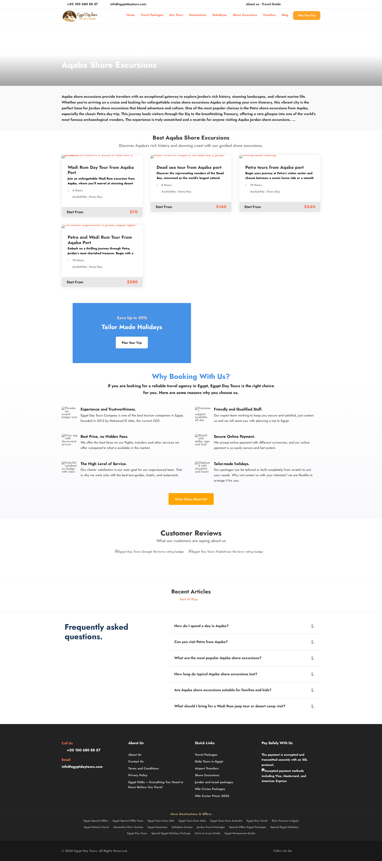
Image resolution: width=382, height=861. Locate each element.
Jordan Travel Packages (211, 827)
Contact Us (136, 761)
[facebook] (293, 4)
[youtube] (312, 4)
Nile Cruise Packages (210, 789)
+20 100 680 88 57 (82, 4)
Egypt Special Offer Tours (128, 821)
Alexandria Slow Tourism (128, 827)
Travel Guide (271, 4)
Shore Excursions (245, 15)
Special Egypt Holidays (284, 827)
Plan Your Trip (306, 15)
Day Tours (176, 15)
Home (131, 15)
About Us (134, 755)
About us (252, 4)
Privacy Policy (137, 775)
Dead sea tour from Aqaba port (189, 167)
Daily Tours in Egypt (209, 761)
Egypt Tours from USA (161, 821)
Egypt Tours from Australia (226, 821)
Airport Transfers (207, 768)
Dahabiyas (219, 15)
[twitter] (306, 4)
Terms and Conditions (143, 768)
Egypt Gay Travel (257, 821)
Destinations (198, 15)
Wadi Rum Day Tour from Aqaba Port (101, 170)
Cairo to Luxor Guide (207, 833)
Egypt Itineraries (157, 827)
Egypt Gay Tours (137, 833)
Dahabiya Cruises (182, 827)
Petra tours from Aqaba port (274, 167)
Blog (285, 15)
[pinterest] (299, 4)
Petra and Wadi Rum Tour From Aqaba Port (100, 239)
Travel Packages (152, 15)
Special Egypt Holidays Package (170, 833)
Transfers (269, 15)
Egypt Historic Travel (96, 827)
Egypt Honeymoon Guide (240, 833)
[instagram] (319, 4)
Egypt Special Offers (96, 821)
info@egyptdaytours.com (128, 4)
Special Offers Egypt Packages (247, 827)
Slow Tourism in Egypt (285, 821)
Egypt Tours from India (192, 821)
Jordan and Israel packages (214, 782)
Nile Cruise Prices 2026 (212, 796)
